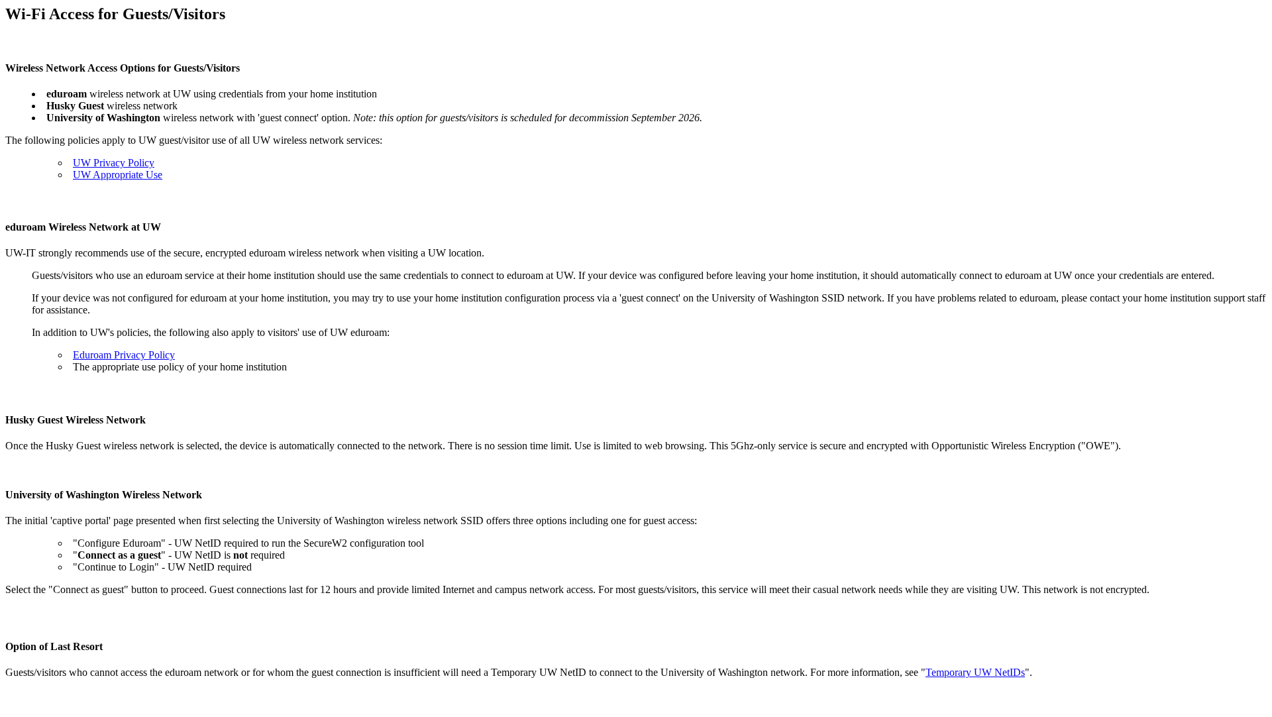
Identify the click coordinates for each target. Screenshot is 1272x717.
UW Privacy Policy (113, 162)
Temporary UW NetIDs (975, 672)
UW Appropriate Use (117, 174)
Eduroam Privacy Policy (124, 354)
